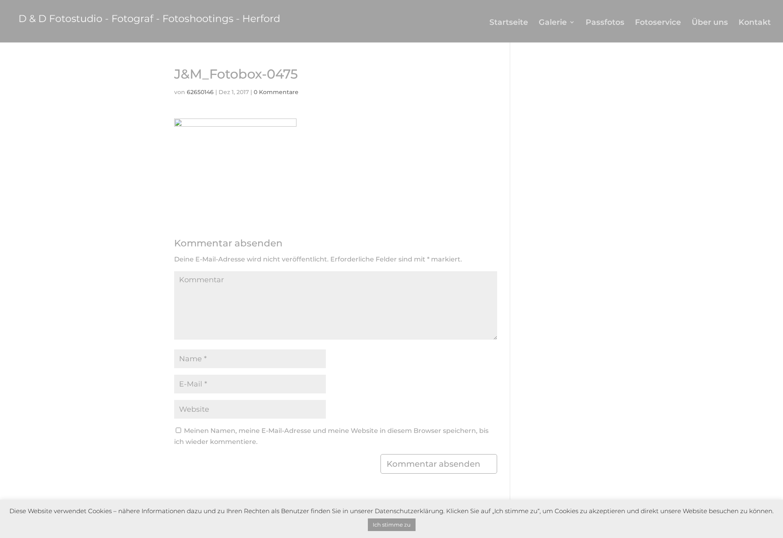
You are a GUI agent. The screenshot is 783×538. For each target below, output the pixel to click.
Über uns (710, 23)
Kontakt (755, 23)
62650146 (200, 92)
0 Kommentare (276, 92)
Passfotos (605, 23)
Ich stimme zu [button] (392, 524)
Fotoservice (658, 23)
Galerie (553, 23)
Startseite (508, 23)
